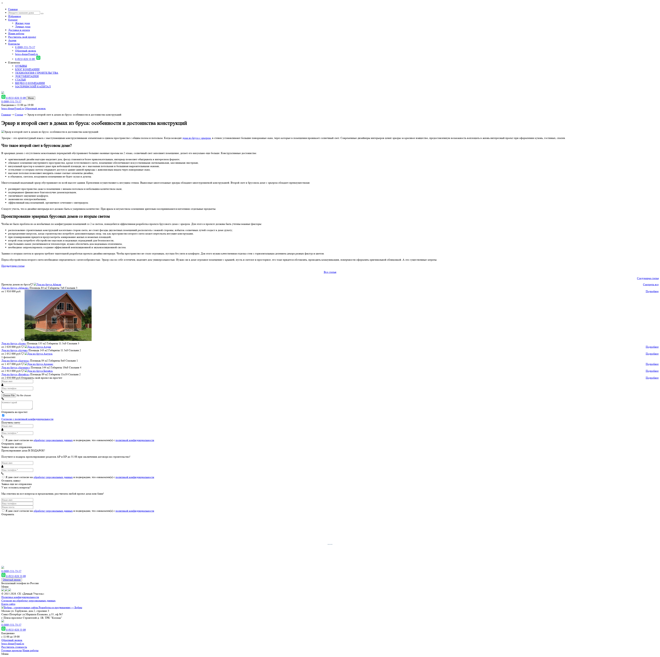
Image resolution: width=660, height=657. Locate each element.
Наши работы (16, 33)
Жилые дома (22, 23)
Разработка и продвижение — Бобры (60, 607)
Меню (31, 98)
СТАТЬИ (20, 79)
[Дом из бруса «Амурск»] (39, 353)
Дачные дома (22, 26)
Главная (13, 9)
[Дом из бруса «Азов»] (58, 340)
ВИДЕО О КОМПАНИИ (30, 83)
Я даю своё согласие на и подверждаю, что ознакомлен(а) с (80, 440)
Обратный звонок (25, 50)
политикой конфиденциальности (135, 440)
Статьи (19, 114)
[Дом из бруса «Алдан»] (38, 346)
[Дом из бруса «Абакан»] (47, 284)
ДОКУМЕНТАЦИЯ (27, 76)
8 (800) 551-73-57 (25, 47)
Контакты (14, 43)
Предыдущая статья (12, 265)
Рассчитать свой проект (22, 37)
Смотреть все (651, 284)
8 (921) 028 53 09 (25, 59)
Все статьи (330, 272)
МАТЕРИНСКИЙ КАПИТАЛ (33, 86)
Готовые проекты (11, 650)
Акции (12, 40)
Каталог (13, 19)
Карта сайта (8, 604)
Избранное (14, 16)
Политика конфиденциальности (20, 597)
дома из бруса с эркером (196, 138)
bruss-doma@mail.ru (26, 54)
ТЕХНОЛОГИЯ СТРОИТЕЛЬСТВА (36, 72)
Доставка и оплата (19, 30)
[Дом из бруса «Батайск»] (39, 371)
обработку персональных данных (53, 440)
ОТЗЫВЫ (21, 66)
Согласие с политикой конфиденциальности (27, 419)
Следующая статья (648, 278)
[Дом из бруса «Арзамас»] (39, 364)
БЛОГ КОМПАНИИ (27, 69)
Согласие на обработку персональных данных (28, 600)
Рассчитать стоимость (14, 647)
